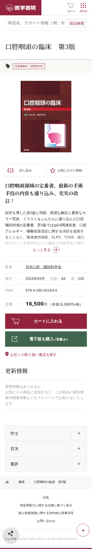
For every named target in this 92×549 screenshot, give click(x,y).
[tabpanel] (46, 117)
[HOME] (7, 482)
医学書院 (20, 7)
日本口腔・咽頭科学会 (43, 267)
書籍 (21, 482)
